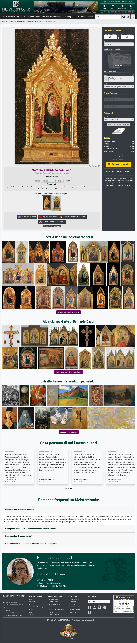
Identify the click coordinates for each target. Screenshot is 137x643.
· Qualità (50, 607)
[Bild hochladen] (133, 16)
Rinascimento (21, 22)
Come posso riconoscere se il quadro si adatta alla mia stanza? (30, 528)
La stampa (68, 16)
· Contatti (30, 599)
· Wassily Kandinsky (74, 607)
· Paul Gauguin (72, 604)
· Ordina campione (53, 615)
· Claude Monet (72, 602)
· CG (29, 604)
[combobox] (119, 44)
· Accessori (51, 612)
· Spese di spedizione (54, 604)
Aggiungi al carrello (120, 164)
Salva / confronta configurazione (119, 124)
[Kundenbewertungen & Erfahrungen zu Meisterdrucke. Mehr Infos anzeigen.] (123, 604)
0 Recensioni (56, 226)
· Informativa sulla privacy (35, 607)
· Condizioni (31, 602)
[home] (3, 16)
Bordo (105, 41)
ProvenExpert (12, 480)
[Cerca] (123, 16)
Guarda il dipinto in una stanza (53, 222)
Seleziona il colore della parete (73, 217)
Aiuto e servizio (79, 16)
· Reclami (30, 612)
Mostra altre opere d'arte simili (68, 312)
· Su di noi (31, 615)
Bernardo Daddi (31, 22)
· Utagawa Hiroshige (74, 609)
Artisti (23, 16)
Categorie (30, 16)
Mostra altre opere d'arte (68, 432)
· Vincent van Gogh (73, 599)
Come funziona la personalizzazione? (20, 509)
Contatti (90, 16)
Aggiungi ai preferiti (49, 217)
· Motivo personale (53, 599)
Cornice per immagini (54, 16)
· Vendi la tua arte (53, 602)
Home (3, 22)
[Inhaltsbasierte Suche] (128, 16)
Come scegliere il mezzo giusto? (18, 536)
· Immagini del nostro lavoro (56, 609)
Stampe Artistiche (12, 16)
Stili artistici (40, 16)
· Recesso (30, 609)
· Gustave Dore (72, 612)
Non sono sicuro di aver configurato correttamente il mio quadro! (31, 543)
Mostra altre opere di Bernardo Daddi (68, 372)
